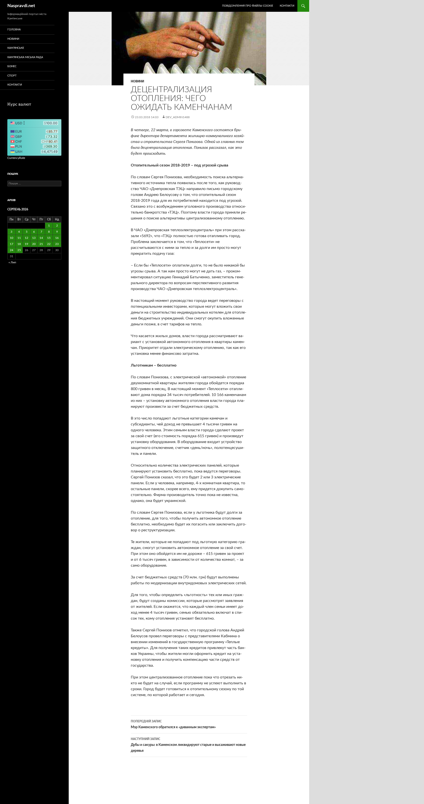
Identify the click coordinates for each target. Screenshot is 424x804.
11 (19, 237)
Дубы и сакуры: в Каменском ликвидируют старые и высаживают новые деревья (188, 745)
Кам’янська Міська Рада (25, 57)
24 (11, 250)
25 (19, 250)
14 (41, 237)
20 (34, 243)
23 (57, 243)
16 (57, 237)
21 (41, 243)
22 (49, 243)
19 (26, 243)
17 (11, 243)
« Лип (12, 262)
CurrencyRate (16, 157)
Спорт (12, 75)
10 (11, 237)
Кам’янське (15, 48)
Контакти (287, 5)
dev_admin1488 (178, 117)
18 (19, 243)
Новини (137, 81)
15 (49, 237)
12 (26, 237)
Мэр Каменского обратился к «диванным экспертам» (173, 724)
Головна (14, 29)
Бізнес (11, 66)
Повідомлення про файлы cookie (247, 5)
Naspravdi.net (21, 6)
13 (34, 237)
